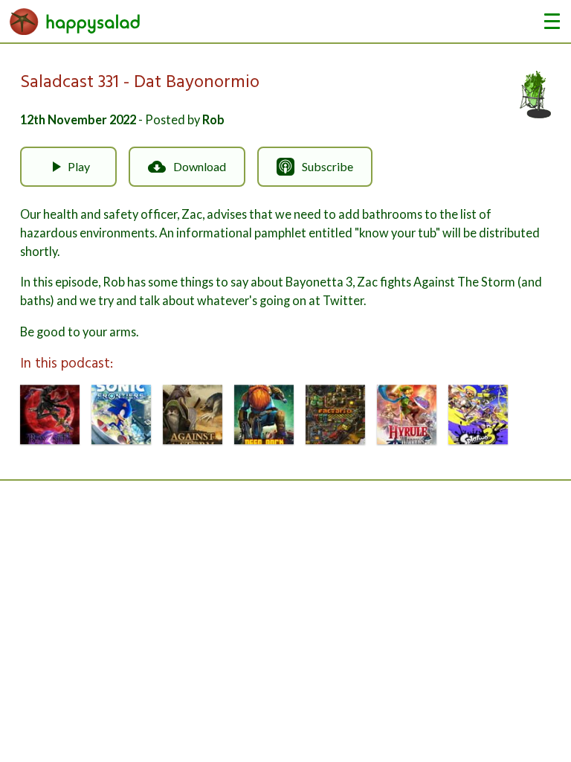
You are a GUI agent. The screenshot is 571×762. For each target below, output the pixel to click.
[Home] (75, 21)
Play (79, 166)
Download (199, 166)
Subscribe (327, 166)
